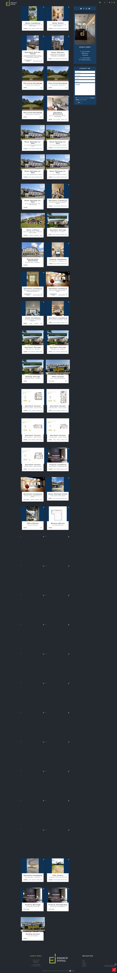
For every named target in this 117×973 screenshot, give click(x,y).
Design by (73, 971)
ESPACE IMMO (85, 47)
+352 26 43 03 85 (86, 58)
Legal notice (54, 970)
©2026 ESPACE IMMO (46, 970)
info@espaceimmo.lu (86, 59)
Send (79, 102)
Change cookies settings (63, 970)
